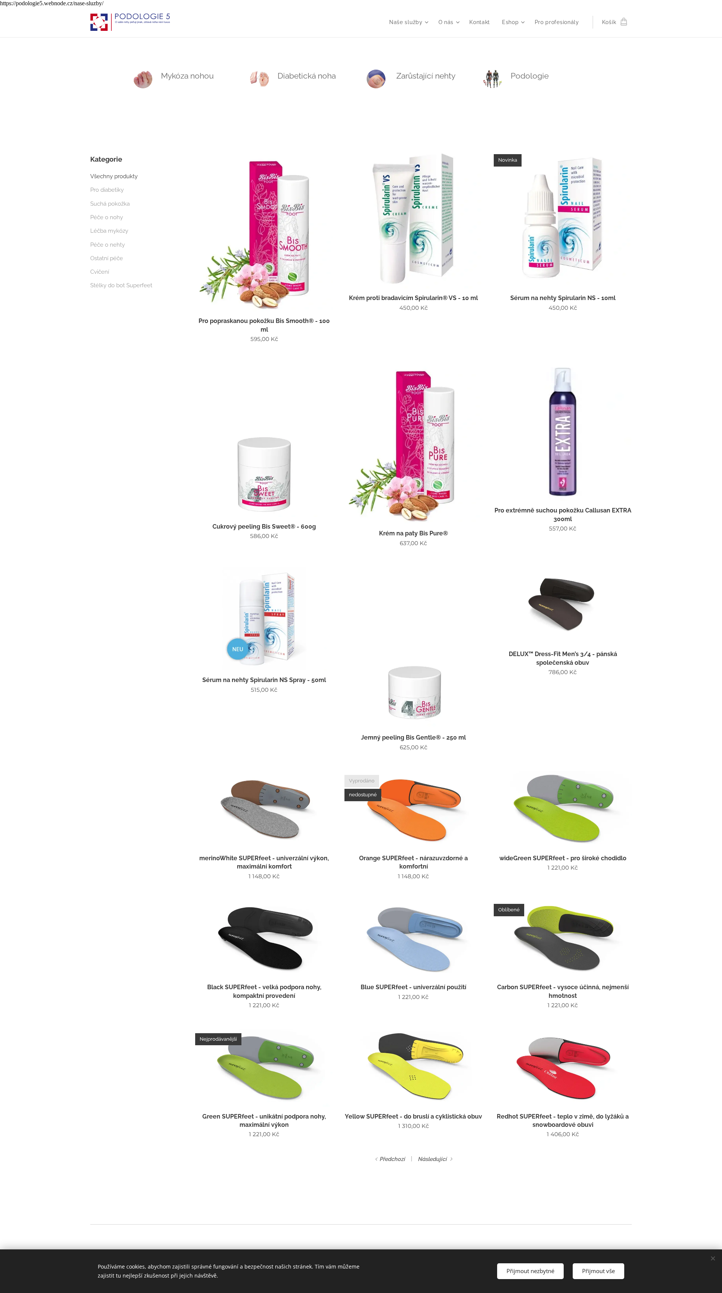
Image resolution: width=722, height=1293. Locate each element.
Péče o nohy (106, 217)
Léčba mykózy (109, 230)
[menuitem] (409, 22)
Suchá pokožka (110, 203)
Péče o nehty (107, 244)
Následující (432, 1159)
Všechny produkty (114, 176)
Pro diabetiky (107, 189)
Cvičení (99, 271)
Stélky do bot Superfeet (121, 285)
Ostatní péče (106, 258)
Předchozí (392, 1159)
